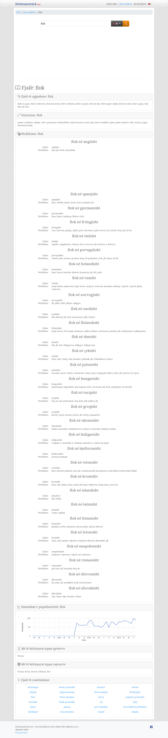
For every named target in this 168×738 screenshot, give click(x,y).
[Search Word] (126, 24)
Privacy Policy (21, 732)
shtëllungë (33, 711)
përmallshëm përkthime (135, 707)
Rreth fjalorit (140, 4)
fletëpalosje (135, 692)
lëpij (135, 702)
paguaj (67, 707)
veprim (101, 711)
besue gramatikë (67, 687)
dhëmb (135, 687)
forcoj (101, 697)
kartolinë (33, 702)
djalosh (33, 692)
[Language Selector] (150, 3)
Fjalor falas (112, 4)
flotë (33, 697)
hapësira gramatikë (135, 697)
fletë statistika (101, 692)
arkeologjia (33, 687)
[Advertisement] (84, 53)
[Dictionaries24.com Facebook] (151, 726)
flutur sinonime (67, 697)
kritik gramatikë (67, 702)
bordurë (101, 687)
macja (33, 707)
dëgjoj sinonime (67, 692)
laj (101, 702)
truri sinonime (67, 711)
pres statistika (101, 707)
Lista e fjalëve (125, 4)
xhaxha (135, 711)
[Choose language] (117, 24)
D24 (18, 12)
